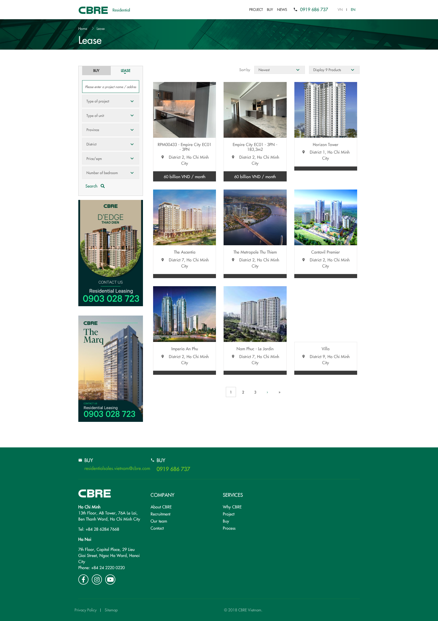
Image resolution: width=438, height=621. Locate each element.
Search (92, 186)
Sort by (244, 69)
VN (340, 9)
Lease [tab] (125, 70)
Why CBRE (232, 506)
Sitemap (111, 609)
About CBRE (161, 506)
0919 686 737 (314, 9)
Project (256, 9)
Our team (159, 521)
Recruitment (160, 513)
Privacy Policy (86, 609)
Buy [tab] (96, 70)
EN (353, 9)
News (282, 9)
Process (229, 528)
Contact (157, 528)
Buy (270, 9)
